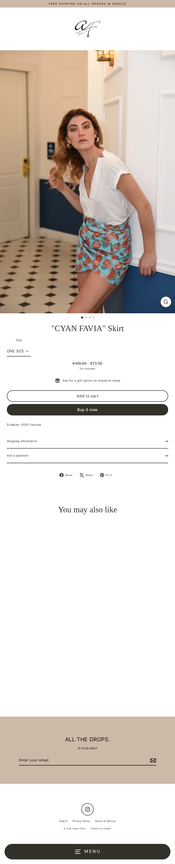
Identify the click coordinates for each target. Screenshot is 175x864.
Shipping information (22, 441)
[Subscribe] (152, 760)
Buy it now (87, 409)
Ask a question (17, 455)
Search (63, 821)
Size (19, 340)
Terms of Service (105, 821)
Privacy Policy (81, 821)
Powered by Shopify (101, 828)
